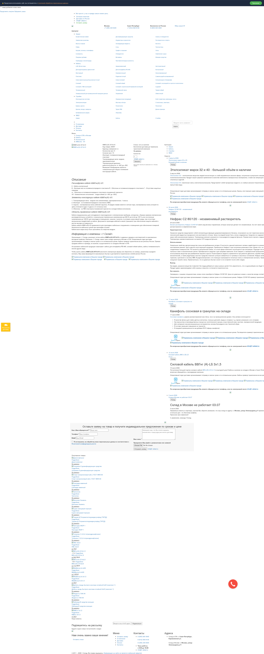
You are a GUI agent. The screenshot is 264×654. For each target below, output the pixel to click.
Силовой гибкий (120, 83)
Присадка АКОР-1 (78, 530)
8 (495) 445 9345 (143, 643)
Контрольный (159, 69)
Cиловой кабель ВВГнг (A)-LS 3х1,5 (179, 354)
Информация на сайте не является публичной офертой (123, 653)
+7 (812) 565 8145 (133, 28)
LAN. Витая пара (81, 66)
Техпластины (159, 47)
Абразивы (119, 112)
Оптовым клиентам (82, 16)
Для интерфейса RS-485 (123, 69)
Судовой (158, 87)
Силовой (78, 83)
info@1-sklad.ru (81, 21)
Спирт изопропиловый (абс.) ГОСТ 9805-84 (86, 479)
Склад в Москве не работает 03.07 (180, 396)
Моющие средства (161, 57)
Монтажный (79, 73)
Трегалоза (75, 496)
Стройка (78, 96)
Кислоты (158, 43)
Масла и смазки (80, 43)
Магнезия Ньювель (78, 504)
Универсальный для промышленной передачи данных (92, 93)
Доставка (79, 126)
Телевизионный (80, 90)
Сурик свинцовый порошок (81, 513)
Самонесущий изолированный (165, 76)
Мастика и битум (121, 102)
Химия (78, 34)
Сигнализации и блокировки (164, 80)
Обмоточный (159, 93)
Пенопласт (159, 106)
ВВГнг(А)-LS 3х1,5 (78, 555)
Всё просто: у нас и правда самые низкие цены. (92, 13)
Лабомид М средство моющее (82, 606)
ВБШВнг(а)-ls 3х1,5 (78, 581)
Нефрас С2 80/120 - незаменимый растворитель (180, 209)
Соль (117, 47)
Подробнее (75, 460)
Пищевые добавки (81, 57)
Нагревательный (121, 73)
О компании (80, 124)
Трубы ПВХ (119, 109)
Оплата (78, 128)
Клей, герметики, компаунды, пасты (166, 99)
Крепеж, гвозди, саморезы (83, 109)
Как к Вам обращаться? (81, 430)
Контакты (79, 130)
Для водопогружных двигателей (85, 69)
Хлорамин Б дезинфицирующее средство (86, 470)
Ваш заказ (138, 439)
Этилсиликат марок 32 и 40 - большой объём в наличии (178, 160)
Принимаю (255, 3)
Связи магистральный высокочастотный (88, 80)
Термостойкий (160, 90)
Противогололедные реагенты (125, 61)
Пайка (77, 47)
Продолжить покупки (7, 11)
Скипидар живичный (78, 487)
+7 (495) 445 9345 (110, 28)
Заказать (137, 161)
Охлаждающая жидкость (123, 43)
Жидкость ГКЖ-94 (78, 598)
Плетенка (78, 76)
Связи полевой (120, 80)
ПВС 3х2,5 (75, 547)
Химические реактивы (82, 40)
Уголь (157, 50)
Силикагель (79, 54)
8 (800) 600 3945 (156, 28)
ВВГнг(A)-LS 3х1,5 (209, 370)
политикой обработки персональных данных (53, 3)
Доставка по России (83, 19)
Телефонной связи (121, 90)
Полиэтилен (119, 106)
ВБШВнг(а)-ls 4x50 (78, 572)
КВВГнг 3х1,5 (76, 614)
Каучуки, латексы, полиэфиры (84, 50)
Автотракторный (160, 66)
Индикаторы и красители (123, 40)
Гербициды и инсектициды (83, 61)
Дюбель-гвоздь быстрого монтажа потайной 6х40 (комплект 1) (93, 589)
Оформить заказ (19, 11)
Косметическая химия (82, 37)
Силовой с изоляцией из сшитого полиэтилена (169, 83)
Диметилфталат (77, 462)
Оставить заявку (81, 23)
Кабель (78, 63)
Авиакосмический (121, 66)
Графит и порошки (121, 50)
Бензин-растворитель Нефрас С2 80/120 (184, 225)
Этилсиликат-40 (175, 183)
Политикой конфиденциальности (84, 444)
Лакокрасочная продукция (123, 99)
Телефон (75, 434)
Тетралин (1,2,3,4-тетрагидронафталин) (85, 538)
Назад (173, 164)
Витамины (119, 57)
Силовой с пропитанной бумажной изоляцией (129, 87)
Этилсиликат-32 (175, 175)
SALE (77, 115)
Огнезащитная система (83, 99)
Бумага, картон (80, 106)
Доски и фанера (160, 109)
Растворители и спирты (163, 40)
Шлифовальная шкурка (82, 112)
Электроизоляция (81, 102)
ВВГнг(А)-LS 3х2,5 (78, 564)
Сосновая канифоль (177, 317)
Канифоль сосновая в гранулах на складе (180, 301)
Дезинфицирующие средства (124, 37)
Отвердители (120, 54)
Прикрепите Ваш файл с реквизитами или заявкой (152, 443)
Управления (119, 93)
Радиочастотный (121, 76)
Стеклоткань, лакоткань (162, 102)
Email (73, 438)
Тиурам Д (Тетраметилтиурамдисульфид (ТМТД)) (88, 521)
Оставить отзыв (78, 639)
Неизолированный (161, 73)
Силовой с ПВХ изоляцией (83, 87)
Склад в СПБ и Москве (83, 135)
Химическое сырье (161, 54)
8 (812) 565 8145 (143, 640)
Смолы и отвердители (162, 37)
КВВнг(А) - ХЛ (80, 141)
